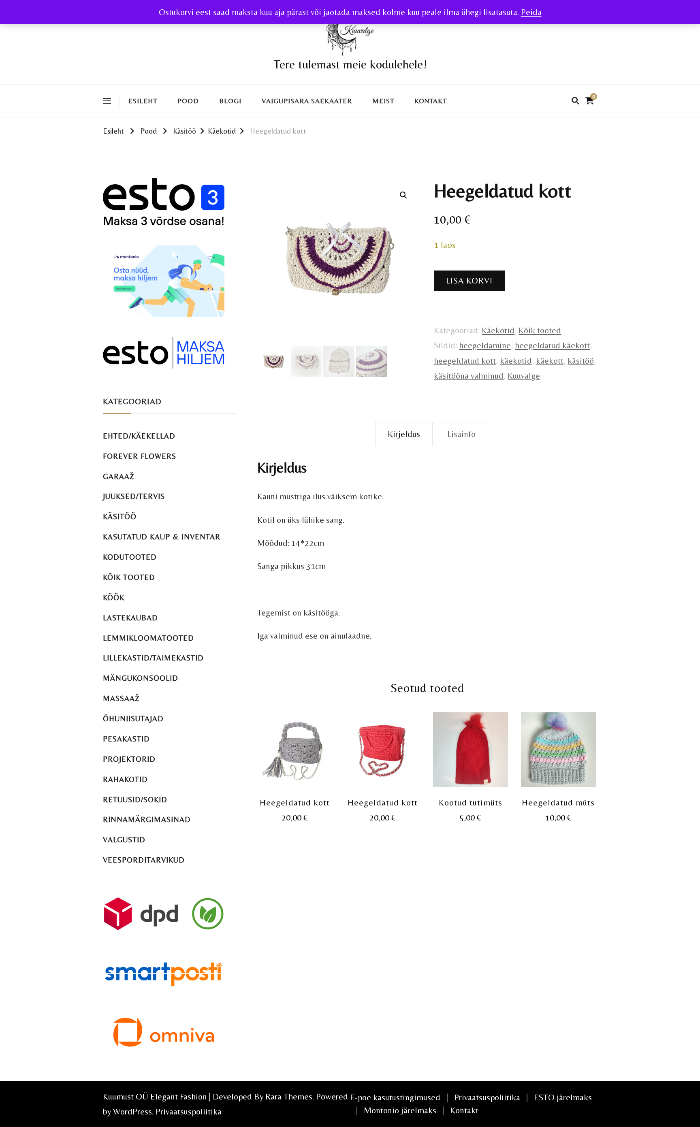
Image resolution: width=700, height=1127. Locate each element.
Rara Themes (288, 1096)
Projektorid (129, 759)
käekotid (516, 361)
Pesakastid (126, 739)
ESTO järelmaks (563, 1097)
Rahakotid (125, 779)
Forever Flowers (139, 456)
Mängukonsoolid (140, 678)
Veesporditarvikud (144, 860)
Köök (113, 597)
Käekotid (498, 330)
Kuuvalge (524, 376)
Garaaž (118, 476)
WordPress (132, 1111)
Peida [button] (531, 12)
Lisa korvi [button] (295, 750)
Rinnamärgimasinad (147, 819)
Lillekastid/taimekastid (153, 658)
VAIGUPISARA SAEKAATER (307, 101)
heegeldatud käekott (552, 345)
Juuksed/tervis (134, 496)
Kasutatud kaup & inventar (161, 537)
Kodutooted (130, 557)
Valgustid (124, 839)
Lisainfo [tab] (461, 434)
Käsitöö (120, 516)
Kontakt (430, 101)
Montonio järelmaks (400, 1110)
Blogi (230, 101)
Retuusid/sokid (135, 799)
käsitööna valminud (469, 376)
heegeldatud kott (465, 361)
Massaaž (121, 698)
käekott (549, 361)
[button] (403, 195)
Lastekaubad (130, 618)
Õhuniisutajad (133, 718)
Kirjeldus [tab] (404, 434)
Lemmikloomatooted (148, 638)
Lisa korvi (469, 280)
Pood (188, 101)
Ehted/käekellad (139, 436)
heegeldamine (485, 345)
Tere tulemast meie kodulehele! (350, 64)
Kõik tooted (540, 330)
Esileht (142, 101)
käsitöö (581, 361)
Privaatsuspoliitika (189, 1111)
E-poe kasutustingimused (395, 1097)
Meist (383, 101)
